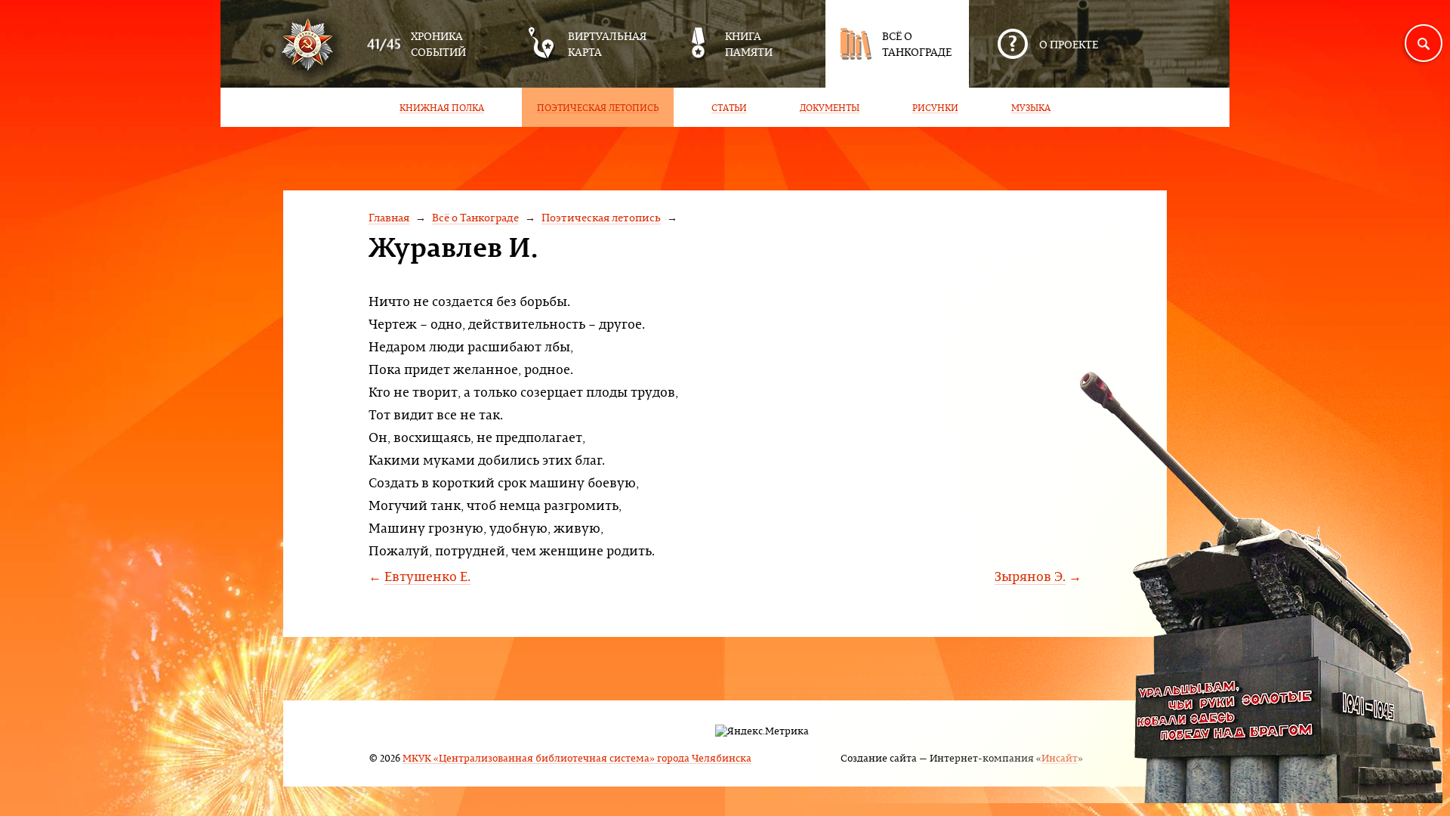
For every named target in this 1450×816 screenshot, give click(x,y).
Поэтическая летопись (601, 217)
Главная (389, 217)
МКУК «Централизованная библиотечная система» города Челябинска (577, 757)
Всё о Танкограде (475, 217)
